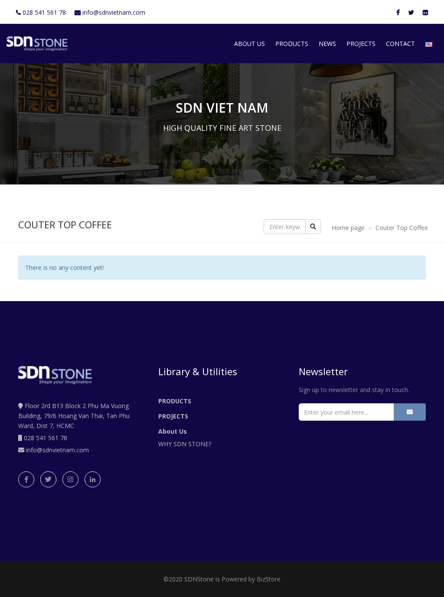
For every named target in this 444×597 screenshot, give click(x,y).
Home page (348, 228)
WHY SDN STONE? (184, 444)
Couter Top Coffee (401, 228)
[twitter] (48, 479)
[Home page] (37, 44)
